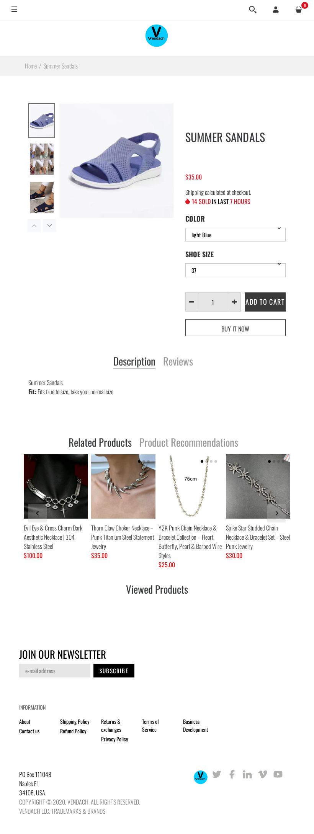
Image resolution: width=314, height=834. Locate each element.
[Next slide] (276, 513)
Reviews (178, 362)
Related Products (100, 443)
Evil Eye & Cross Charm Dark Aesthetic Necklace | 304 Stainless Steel (53, 537)
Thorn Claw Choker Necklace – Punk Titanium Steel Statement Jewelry (122, 537)
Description (134, 362)
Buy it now (235, 328)
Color (195, 219)
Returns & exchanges (111, 725)
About (24, 721)
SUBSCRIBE (114, 670)
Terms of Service (150, 725)
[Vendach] (157, 37)
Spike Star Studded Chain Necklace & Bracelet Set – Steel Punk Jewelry (258, 537)
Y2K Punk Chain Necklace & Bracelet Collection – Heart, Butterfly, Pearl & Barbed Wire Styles (190, 541)
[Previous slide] (37, 513)
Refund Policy (73, 731)
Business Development (195, 725)
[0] (299, 9)
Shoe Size (199, 254)
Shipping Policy (74, 721)
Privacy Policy (114, 739)
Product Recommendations (188, 443)
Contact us (29, 731)
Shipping (194, 192)
